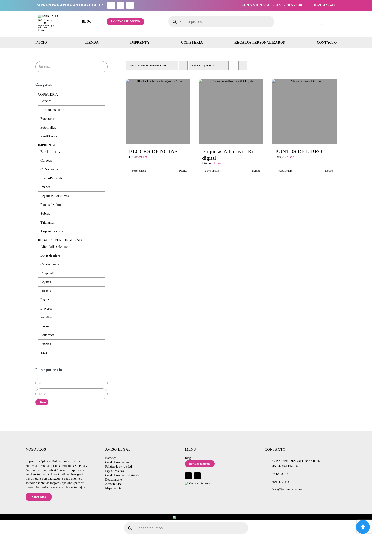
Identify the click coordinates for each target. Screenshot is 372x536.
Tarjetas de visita (51, 231)
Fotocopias (47, 118)
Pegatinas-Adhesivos (54, 196)
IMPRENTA (47, 145)
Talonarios (47, 222)
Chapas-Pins (48, 273)
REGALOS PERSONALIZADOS (62, 240)
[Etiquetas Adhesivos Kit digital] (231, 111)
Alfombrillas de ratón (54, 246)
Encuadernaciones (52, 110)
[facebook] (111, 5)
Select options (139, 170)
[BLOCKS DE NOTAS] (158, 111)
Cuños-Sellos (49, 169)
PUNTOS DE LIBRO (298, 151)
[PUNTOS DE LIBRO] (304, 111)
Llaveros (46, 308)
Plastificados (48, 136)
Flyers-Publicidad (52, 178)
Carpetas (46, 160)
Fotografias (48, 127)
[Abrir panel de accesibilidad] (363, 527)
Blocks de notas (51, 151)
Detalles (183, 170)
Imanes (45, 187)
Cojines (45, 282)
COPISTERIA (48, 94)
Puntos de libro (50, 205)
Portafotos (47, 335)
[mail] (130, 5)
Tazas (44, 353)
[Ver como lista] (243, 65)
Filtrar (41, 402)
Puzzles (45, 344)
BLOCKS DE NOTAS (153, 151)
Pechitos (46, 317)
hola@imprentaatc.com (288, 489)
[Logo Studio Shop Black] (49, 16)
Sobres (45, 213)
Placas (44, 326)
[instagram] (120, 5)
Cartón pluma (49, 264)
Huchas (45, 291)
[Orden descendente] (183, 65)
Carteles (45, 101)
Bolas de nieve (50, 255)
